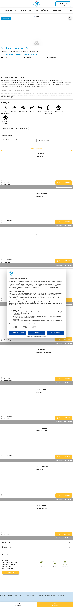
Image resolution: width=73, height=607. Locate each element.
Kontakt (5, 554)
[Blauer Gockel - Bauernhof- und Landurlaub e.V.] (36, 4)
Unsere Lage (7, 547)
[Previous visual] (3, 30)
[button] (54, 140)
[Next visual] (69, 30)
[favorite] (70, 17)
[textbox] (36, 88)
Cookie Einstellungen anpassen (55, 595)
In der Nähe (7, 542)
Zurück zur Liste (63, 4)
